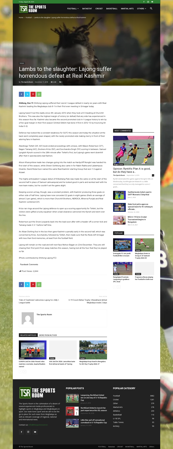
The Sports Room (27, 82)
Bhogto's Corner (118, 164)
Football (29, 17)
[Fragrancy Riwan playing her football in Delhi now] (144, 268)
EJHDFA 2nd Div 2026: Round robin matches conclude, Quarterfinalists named (32, 364)
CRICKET (99, 8)
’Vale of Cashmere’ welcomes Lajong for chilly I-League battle (39, 301)
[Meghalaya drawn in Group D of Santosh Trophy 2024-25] (144, 244)
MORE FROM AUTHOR (48, 335)
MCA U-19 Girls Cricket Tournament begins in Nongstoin (137, 219)
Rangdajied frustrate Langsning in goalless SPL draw (121, 279)
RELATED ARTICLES (28, 335)
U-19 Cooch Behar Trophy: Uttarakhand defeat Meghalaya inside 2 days (88, 301)
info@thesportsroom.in (38, 425)
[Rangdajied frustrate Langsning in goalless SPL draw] (122, 268)
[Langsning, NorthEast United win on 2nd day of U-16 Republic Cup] (72, 398)
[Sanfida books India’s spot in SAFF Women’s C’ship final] (119, 195)
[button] (151, 9)
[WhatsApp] (38, 94)
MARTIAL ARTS (127, 8)
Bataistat (87, 8)
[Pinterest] (33, 94)
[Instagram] (148, 2)
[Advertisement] (132, 107)
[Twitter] (27, 94)
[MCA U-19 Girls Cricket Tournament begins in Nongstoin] (119, 220)
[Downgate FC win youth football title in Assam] (122, 244)
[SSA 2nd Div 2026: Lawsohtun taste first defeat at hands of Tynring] (63, 349)
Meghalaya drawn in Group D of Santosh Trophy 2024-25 (142, 255)
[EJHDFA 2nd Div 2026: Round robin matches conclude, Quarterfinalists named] (32, 349)
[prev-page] (20, 371)
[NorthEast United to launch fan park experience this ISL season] (72, 411)
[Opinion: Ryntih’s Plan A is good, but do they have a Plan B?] (133, 151)
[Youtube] (152, 2)
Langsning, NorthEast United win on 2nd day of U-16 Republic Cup (94, 397)
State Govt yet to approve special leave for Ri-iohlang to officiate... (140, 206)
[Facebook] (144, 2)
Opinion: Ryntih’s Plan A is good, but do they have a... (131, 170)
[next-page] (24, 371)
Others (140, 8)
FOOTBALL (72, 8)
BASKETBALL (111, 8)
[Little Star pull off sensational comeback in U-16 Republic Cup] (72, 423)
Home (21, 17)
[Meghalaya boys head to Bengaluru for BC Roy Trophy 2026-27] (93, 349)
